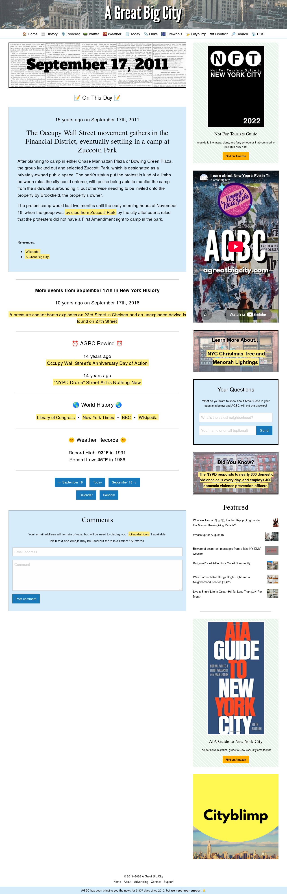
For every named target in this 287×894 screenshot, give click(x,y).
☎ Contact (219, 33)
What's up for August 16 (208, 535)
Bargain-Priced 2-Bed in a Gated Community (221, 563)
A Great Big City (37, 256)
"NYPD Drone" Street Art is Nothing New (97, 382)
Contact (156, 881)
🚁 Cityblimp (196, 33)
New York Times (98, 417)
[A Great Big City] (143, 14)
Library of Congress (56, 417)
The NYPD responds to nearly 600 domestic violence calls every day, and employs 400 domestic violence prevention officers (236, 480)
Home (117, 881)
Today (97, 482)
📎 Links (151, 33)
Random (109, 494)
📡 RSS (258, 33)
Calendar (86, 494)
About (127, 881)
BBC (126, 417)
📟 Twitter (91, 33)
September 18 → (124, 482)
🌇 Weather (111, 33)
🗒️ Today (132, 33)
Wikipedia (32, 251)
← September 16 (70, 482)
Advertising (141, 881)
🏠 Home (29, 33)
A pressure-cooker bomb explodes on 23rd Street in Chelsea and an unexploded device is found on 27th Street (97, 317)
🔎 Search (239, 33)
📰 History (49, 33)
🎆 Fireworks (171, 33)
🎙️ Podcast (70, 33)
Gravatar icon (139, 534)
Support (168, 881)
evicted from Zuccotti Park (90, 212)
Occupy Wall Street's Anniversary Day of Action (97, 362)
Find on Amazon (236, 156)
